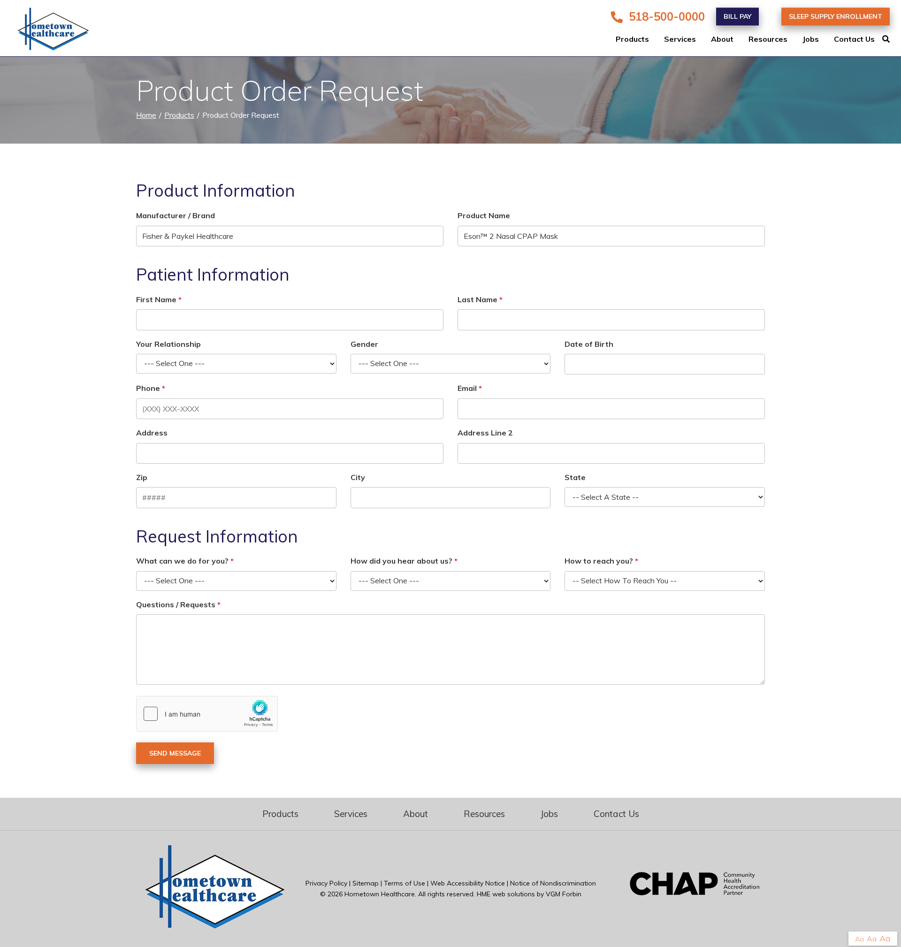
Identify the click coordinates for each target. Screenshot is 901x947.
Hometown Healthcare (379, 894)
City (358, 477)
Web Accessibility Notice (467, 883)
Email (467, 388)
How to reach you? (599, 560)
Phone (148, 388)
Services (680, 39)
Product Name (484, 215)
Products (632, 39)
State (575, 477)
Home (146, 115)
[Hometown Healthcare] (47, 31)
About (722, 39)
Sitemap (365, 883)
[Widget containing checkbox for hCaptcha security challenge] (207, 714)
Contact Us (854, 39)
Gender (364, 344)
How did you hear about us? (401, 560)
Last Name (477, 299)
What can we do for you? (182, 560)
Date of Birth (589, 344)
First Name (156, 299)
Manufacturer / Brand (175, 215)
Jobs (810, 39)
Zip (141, 477)
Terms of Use (404, 883)
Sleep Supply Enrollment (835, 16)
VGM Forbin (563, 894)
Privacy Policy (326, 883)
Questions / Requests (175, 604)
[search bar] (891, 39)
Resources (767, 39)
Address (152, 432)
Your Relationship (168, 344)
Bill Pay (737, 16)
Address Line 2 (485, 432)
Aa (859, 939)
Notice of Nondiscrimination (553, 883)
